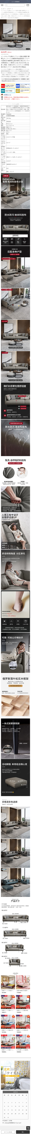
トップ (2, 8)
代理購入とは (7, 95)
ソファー (9, 8)
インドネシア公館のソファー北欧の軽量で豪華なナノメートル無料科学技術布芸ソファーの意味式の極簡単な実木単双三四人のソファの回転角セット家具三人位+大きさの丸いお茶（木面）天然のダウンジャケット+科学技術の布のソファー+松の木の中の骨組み (15, 14)
